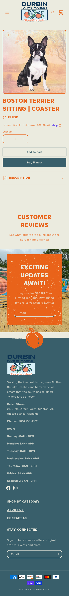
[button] (7, 12)
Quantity (7, 131)
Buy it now (34, 162)
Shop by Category (23, 501)
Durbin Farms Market (39, 589)
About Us (15, 510)
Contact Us (17, 518)
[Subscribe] (51, 313)
